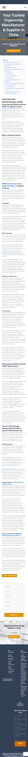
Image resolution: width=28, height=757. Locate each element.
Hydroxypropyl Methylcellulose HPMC (10, 108)
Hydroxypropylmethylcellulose (11, 535)
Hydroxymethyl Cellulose (7, 469)
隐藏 (7, 60)
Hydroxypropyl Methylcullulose (8, 253)
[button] (26, 2)
